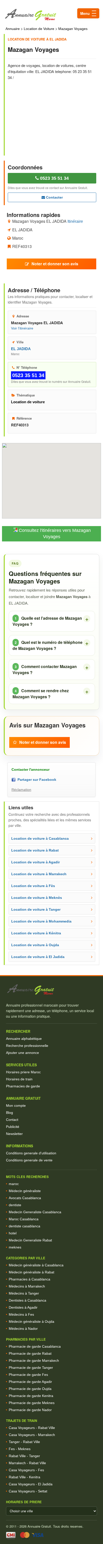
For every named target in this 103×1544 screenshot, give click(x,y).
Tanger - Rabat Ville (24, 1442)
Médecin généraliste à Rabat (31, 1272)
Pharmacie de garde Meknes (31, 1403)
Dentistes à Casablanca (27, 1300)
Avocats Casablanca (25, 1198)
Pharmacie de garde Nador (30, 1410)
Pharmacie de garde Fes (28, 1375)
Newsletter (14, 1134)
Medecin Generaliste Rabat (30, 1240)
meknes (15, 1247)
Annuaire (13, 29)
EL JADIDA (21, 349)
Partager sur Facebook (36, 780)
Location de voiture (28, 402)
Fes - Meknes (19, 1449)
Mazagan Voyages (73, 29)
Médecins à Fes (21, 1314)
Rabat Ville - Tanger (24, 1456)
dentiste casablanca (24, 1226)
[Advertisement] (52, 114)
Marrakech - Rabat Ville (27, 1463)
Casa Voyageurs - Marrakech (32, 1435)
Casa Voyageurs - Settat (28, 1491)
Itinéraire (75, 221)
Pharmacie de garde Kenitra (31, 1396)
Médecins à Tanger (24, 1293)
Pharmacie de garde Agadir (30, 1382)
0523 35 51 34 (54, 178)
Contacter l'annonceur (31, 769)
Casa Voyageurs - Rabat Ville (32, 1428)
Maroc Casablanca (23, 1219)
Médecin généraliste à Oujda (31, 1321)
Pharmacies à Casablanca (29, 1279)
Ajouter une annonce (22, 1053)
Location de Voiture (39, 29)
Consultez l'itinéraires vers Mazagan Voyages (54, 533)
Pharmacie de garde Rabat (30, 1353)
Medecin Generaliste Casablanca (35, 1212)
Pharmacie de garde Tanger (31, 1368)
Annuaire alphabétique (24, 1039)
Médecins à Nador (23, 1329)
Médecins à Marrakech (27, 1286)
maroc (14, 1184)
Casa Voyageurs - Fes (26, 1470)
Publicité (12, 1127)
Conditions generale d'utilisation (31, 1153)
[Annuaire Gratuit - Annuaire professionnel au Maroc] (51, 989)
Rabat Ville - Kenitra (24, 1477)
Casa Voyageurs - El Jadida (30, 1484)
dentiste (15, 1205)
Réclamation (21, 790)
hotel (12, 1233)
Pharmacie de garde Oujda (30, 1389)
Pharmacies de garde (23, 1086)
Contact (12, 1120)
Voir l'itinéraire (22, 328)
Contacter (54, 197)
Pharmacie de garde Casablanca (35, 1346)
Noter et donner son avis (55, 264)
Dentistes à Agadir (23, 1307)
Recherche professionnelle (27, 1046)
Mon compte (16, 1106)
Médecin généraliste (25, 1191)
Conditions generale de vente (29, 1160)
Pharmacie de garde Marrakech (34, 1360)
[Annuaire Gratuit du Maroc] (51, 15)
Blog (9, 1113)
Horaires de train (19, 1079)
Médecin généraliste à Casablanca (36, 1265)
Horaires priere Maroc (23, 1072)
